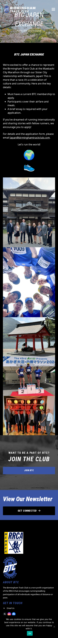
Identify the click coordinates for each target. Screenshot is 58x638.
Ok (29, 633)
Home (19, 30)
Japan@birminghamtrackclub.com (30, 137)
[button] (53, 9)
